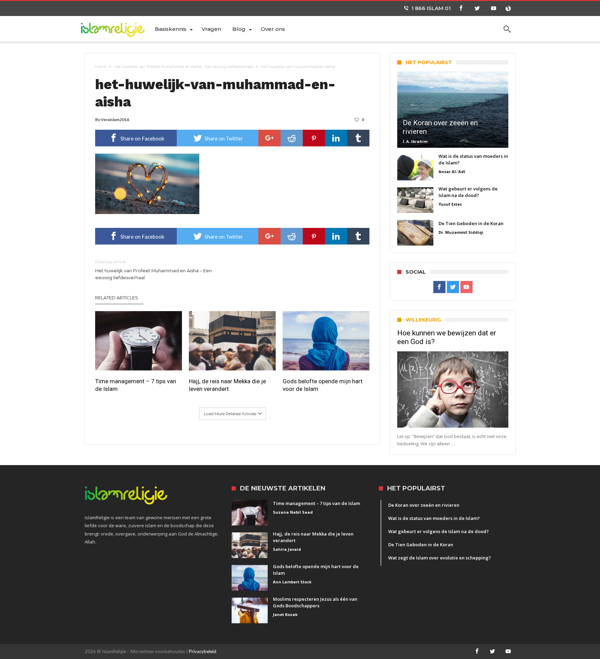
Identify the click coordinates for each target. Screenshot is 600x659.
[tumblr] (358, 138)
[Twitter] (477, 8)
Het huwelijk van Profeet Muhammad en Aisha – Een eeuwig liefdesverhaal (153, 269)
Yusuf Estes (450, 204)
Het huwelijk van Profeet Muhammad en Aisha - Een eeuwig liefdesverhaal (183, 66)
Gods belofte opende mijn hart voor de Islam (322, 385)
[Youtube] (493, 8)
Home (100, 66)
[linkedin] (336, 138)
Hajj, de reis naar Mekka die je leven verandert (227, 385)
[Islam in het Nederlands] (117, 28)
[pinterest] (314, 138)
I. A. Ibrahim (415, 141)
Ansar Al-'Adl (452, 171)
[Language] (508, 8)
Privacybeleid (202, 651)
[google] (269, 138)
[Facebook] (460, 8)
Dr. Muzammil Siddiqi (461, 232)
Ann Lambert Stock (292, 581)
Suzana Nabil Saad (293, 512)
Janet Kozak (285, 614)
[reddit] (292, 138)
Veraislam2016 (115, 119)
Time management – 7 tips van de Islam (135, 385)
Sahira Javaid (287, 549)
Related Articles (116, 297)
